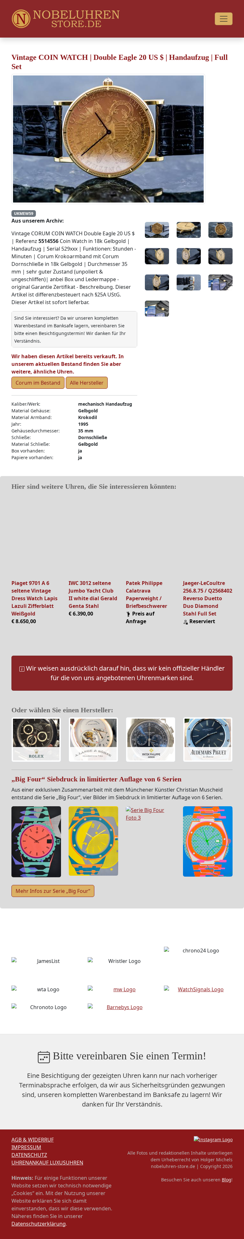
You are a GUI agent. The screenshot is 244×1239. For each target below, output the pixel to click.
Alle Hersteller (87, 382)
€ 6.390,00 (81, 613)
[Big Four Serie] (36, 841)
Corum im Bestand (38, 382)
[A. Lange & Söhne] (93, 740)
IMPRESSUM (26, 1147)
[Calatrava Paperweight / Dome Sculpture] (150, 536)
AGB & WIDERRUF (32, 1139)
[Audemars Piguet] (208, 740)
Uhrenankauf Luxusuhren (47, 1162)
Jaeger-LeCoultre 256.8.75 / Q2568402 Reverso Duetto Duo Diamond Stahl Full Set (207, 598)
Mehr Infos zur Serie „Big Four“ (53, 890)
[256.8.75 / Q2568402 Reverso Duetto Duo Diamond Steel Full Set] (208, 536)
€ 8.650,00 (23, 621)
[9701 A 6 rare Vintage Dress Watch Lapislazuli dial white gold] (36, 536)
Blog (226, 1180)
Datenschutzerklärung (38, 1223)
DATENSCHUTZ (29, 1154)
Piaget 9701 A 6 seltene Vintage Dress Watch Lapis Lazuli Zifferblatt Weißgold (34, 598)
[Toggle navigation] (224, 18)
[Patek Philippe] (150, 740)
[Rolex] (36, 740)
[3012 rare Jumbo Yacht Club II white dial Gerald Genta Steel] (93, 536)
